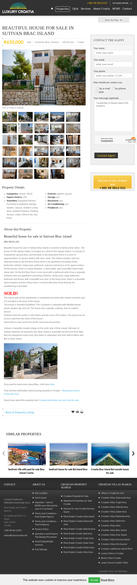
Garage (32, 204)
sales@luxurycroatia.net (15, 535)
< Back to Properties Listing (19, 412)
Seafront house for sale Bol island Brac (68, 469)
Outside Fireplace (20, 211)
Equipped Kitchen (26, 201)
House (22, 194)
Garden (10, 207)
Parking (34, 211)
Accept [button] (94, 580)
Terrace (10, 214)
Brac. (52, 384)
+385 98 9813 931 (113, 188)
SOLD (29, 194)
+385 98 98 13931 (13, 530)
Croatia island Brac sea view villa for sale (59, 400)
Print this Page (77, 412)
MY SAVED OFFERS (122, 3)
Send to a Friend (81, 412)
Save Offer (73, 412)
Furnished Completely (17, 204)
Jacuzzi (18, 207)
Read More (107, 579)
